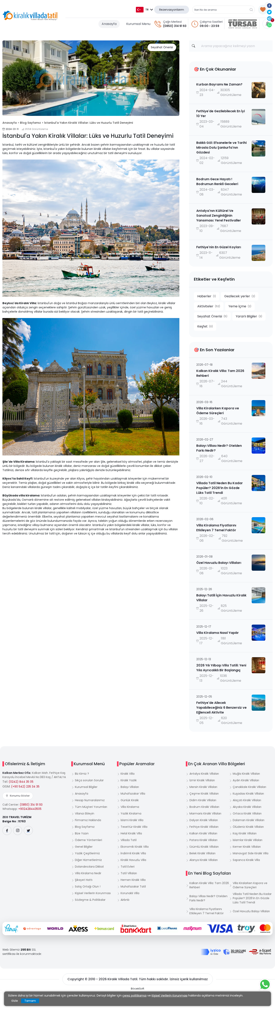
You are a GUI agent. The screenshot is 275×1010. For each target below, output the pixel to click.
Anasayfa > (10, 123)
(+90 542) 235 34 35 (25, 787)
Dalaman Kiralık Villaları (248, 820)
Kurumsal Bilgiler (86, 787)
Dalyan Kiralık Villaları (203, 820)
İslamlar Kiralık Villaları (247, 840)
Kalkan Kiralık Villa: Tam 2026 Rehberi (209, 885)
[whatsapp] (269, 25)
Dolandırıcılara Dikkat (89, 867)
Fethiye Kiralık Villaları (203, 827)
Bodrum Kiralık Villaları (204, 807)
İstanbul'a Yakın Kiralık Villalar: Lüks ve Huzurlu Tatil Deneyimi (88, 123)
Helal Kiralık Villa (131, 833)
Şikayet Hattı (83, 880)
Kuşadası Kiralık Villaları (248, 794)
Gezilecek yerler (239, 296)
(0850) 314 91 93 (174, 26)
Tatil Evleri (127, 867)
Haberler (206, 296)
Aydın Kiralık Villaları (246, 780)
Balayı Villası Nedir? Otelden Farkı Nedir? (208, 898)
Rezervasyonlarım (171, 10)
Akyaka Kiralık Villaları (247, 807)
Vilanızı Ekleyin (84, 813)
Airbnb (125, 900)
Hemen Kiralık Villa (133, 880)
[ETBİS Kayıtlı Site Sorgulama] (260, 952)
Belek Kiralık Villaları (202, 853)
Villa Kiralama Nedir (88, 873)
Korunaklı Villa (130, 893)
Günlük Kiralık (130, 800)
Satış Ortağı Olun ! (87, 886)
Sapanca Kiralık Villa (246, 860)
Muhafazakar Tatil (133, 886)
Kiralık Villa (127, 774)
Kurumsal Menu (138, 24)
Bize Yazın (82, 833)
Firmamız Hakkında (88, 820)
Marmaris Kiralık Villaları (205, 813)
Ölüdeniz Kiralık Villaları (248, 827)
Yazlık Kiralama (131, 813)
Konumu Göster (20, 795)
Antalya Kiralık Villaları (204, 774)
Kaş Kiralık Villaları (244, 833)
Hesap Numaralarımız (90, 800)
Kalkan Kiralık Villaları (203, 833)
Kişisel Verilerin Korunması (93, 893)
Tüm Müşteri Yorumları (91, 807)
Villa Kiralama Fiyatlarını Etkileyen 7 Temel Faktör (206, 911)
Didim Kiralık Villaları (202, 800)
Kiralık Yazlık (129, 780)
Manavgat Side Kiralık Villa (250, 853)
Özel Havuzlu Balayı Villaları (251, 911)
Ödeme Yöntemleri (88, 840)
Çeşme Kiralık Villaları (204, 794)
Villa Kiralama (130, 807)
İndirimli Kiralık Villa (133, 853)
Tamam (30, 1001)
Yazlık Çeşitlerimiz (87, 853)
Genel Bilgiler (84, 847)
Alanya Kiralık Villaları (203, 860)
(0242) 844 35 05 (21, 782)
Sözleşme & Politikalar (90, 900)
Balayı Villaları (130, 787)
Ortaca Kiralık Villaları (247, 813)
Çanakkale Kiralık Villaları (249, 787)
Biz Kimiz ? (82, 774)
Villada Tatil (128, 840)
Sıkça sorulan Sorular (89, 780)
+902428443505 (29, 809)
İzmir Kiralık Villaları (202, 780)
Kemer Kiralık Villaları (247, 847)
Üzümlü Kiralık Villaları (204, 847)
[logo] (30, 15)
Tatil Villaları (129, 873)
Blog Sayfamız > (31, 123)
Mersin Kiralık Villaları (203, 787)
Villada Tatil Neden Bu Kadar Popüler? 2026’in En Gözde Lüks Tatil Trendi (252, 898)
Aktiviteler (208, 306)
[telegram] (269, 18)
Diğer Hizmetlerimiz (88, 860)
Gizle (14, 1001)
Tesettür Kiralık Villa (134, 827)
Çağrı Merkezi (172, 22)
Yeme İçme (239, 306)
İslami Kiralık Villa (132, 820)
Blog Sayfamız (85, 827)
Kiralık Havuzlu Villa (133, 860)
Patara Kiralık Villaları (203, 840)
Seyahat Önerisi (162, 47)
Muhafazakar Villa (133, 794)
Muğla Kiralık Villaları (246, 774)
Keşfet (205, 326)
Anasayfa (109, 24)
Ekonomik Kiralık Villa (135, 847)
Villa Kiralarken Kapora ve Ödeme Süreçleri (250, 885)
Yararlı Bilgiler (249, 316)
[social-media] (6, 830)
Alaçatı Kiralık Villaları (247, 800)
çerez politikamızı (134, 996)
